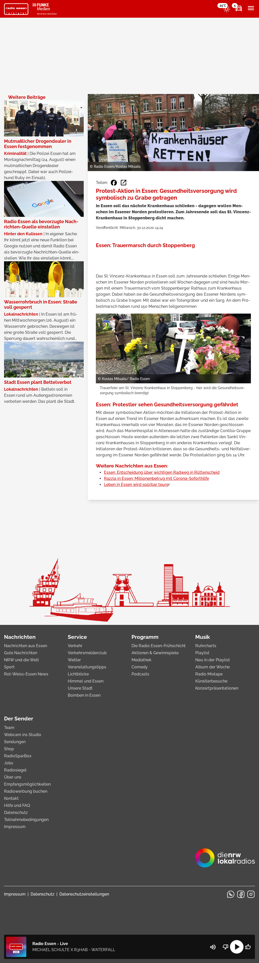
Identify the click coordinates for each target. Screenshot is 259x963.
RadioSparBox (17, 756)
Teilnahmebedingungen (26, 819)
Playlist (202, 652)
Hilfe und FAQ (17, 805)
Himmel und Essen (85, 681)
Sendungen (15, 741)
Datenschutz (16, 812)
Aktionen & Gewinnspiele (155, 652)
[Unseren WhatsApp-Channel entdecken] (231, 894)
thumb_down (226, 947)
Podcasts (140, 674)
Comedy (140, 667)
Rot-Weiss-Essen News (26, 674)
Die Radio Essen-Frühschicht (159, 645)
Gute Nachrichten (20, 652)
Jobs (8, 763)
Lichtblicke (78, 674)
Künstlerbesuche (211, 681)
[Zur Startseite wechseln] (16, 9)
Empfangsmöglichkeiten (27, 784)
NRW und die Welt (21, 659)
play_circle (237, 947)
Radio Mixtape (209, 674)
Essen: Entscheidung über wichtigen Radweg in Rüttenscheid (162, 472)
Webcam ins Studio (22, 734)
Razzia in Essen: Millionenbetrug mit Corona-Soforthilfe (156, 478)
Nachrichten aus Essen (25, 645)
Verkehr (75, 645)
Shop (9, 748)
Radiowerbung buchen (25, 791)
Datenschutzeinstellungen (84, 894)
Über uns (12, 777)
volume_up (213, 947)
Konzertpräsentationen (216, 688)
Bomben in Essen (84, 695)
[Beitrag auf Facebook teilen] (114, 183)
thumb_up (248, 947)
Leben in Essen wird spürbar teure (136, 484)
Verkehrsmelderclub (87, 652)
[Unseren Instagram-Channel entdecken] (251, 894)
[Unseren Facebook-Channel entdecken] (241, 894)
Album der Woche (212, 667)
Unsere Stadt (80, 688)
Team (9, 727)
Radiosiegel (15, 770)
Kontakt (11, 798)
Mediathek (142, 659)
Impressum (15, 826)
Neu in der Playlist (212, 659)
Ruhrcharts (205, 645)
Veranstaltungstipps (87, 667)
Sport (9, 667)
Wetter (74, 659)
